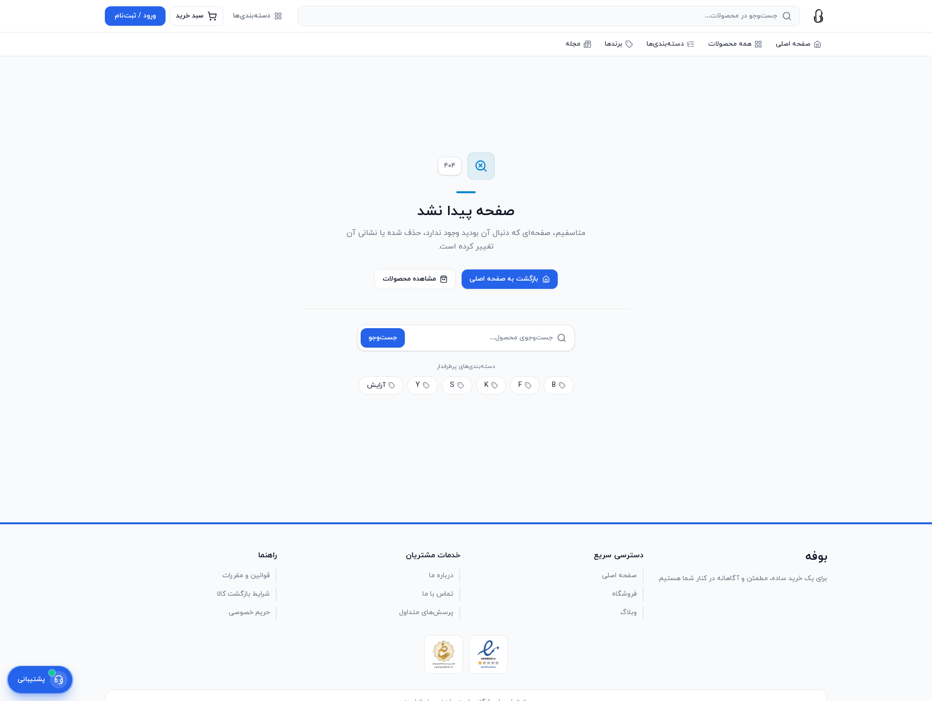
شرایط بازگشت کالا (243, 594)
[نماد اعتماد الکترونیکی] (488, 654)
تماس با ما (437, 594)
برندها (613, 44)
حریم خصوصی (249, 612)
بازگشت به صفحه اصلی (503, 279)
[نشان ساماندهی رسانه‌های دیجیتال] (443, 654)
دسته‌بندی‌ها (251, 15)
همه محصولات (729, 44)
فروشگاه (624, 594)
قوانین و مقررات (246, 575)
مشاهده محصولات (409, 279)
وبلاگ (628, 612)
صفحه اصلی (793, 44)
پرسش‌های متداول (426, 612)
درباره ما (441, 575)
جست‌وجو (382, 337)
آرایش (376, 385)
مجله (573, 44)
